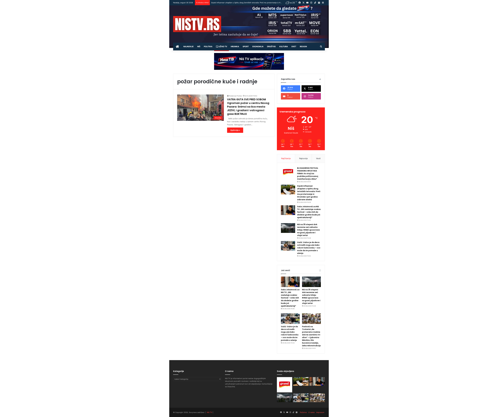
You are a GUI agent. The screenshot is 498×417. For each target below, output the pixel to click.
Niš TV (209, 412)
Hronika (235, 46)
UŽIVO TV (222, 46)
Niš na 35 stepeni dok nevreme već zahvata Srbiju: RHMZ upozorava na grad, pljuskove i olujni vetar (308, 230)
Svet (293, 46)
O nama (311, 412)
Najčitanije (286, 158)
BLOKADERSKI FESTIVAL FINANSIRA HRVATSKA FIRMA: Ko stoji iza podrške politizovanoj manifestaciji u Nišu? (307, 173)
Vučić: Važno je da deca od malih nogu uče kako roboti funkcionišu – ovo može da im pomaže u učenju (308, 248)
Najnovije (188, 46)
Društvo (271, 46)
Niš (198, 46)
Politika (208, 46)
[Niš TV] (197, 24)
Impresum (320, 412)
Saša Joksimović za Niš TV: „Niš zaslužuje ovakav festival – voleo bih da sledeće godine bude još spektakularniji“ (256, 3)
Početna (303, 412)
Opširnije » (235, 130)
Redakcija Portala (235, 96)
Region (303, 46)
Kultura (283, 46)
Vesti (318, 158)
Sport (246, 46)
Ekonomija (257, 46)
